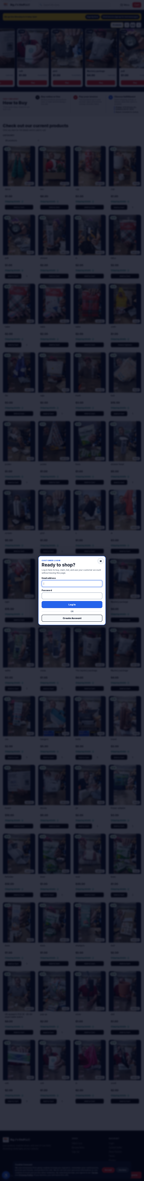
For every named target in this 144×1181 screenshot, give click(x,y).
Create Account (72, 618)
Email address (49, 578)
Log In (72, 604)
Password (47, 590)
